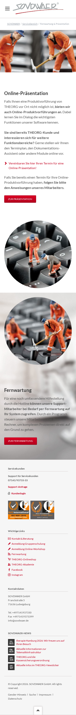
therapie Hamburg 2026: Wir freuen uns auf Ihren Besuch (40, 642)
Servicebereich (30, 23)
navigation (7, 8)
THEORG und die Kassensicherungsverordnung (32, 658)
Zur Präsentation (20, 199)
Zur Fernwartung (20, 440)
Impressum (45, 694)
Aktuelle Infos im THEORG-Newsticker (37, 665)
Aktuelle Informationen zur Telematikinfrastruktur (31, 650)
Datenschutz (15, 698)
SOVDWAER (13, 23)
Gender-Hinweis (17, 694)
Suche (32, 694)
